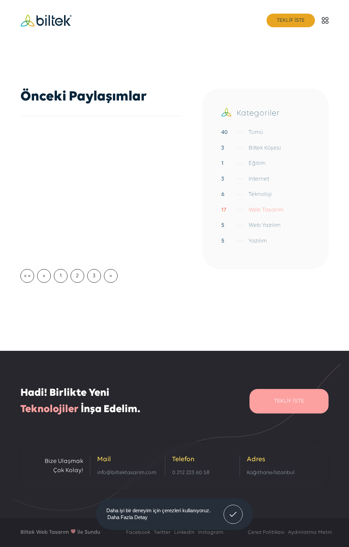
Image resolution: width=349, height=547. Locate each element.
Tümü (242, 132)
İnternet (245, 179)
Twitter (162, 532)
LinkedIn (184, 532)
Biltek (28, 532)
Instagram (210, 532)
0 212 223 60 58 (191, 472)
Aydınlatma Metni (310, 532)
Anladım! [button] (233, 509)
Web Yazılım (250, 225)
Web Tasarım (252, 210)
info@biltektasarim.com (126, 472)
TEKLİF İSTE (291, 20)
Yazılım (244, 241)
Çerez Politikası (266, 532)
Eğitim (243, 163)
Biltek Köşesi (251, 148)
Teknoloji (246, 194)
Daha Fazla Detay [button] (127, 517)
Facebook (138, 532)
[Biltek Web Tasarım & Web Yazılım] (46, 20)
